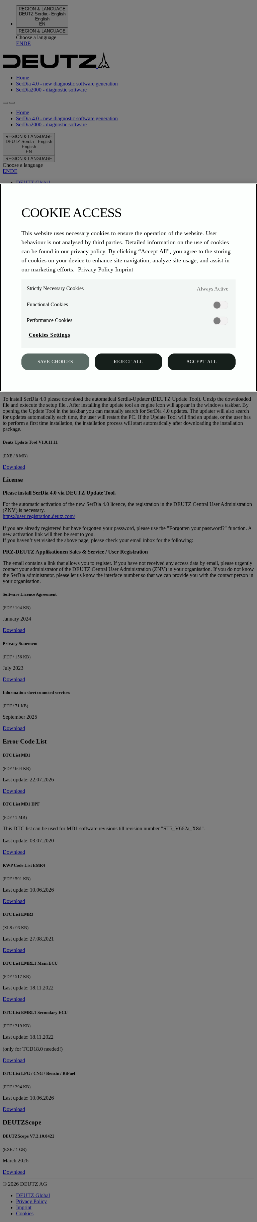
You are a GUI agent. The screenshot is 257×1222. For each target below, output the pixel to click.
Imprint (124, 269)
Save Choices (55, 361)
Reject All (128, 361)
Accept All (201, 361)
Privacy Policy (95, 269)
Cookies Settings (49, 335)
